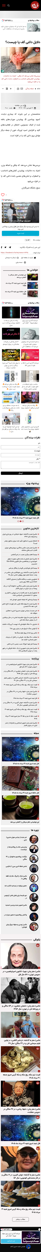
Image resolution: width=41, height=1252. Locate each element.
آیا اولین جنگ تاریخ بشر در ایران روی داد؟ (23, 628)
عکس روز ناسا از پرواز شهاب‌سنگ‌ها (26, 633)
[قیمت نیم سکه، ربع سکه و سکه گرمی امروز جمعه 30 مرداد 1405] (20, 1059)
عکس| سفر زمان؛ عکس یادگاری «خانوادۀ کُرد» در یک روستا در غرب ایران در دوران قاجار (20, 587)
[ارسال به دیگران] (22, 89)
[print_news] (18, 89)
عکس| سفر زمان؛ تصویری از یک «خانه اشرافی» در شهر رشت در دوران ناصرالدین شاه (19, 649)
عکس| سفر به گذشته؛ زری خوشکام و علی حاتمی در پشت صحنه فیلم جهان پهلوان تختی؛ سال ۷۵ (20, 573)
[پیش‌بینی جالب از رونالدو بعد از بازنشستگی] (33, 849)
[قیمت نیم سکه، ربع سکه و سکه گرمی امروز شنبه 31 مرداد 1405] (20, 1194)
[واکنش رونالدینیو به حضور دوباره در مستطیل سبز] (33, 917)
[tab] (23, 521)
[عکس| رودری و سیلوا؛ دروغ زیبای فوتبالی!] (33, 926)
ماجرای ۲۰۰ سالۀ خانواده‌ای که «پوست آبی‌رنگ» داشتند (19, 624)
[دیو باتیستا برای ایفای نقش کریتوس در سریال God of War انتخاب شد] (33, 897)
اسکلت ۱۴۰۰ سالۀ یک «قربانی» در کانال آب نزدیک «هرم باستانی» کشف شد (21, 638)
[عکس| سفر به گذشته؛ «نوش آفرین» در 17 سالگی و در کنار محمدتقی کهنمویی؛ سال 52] (20, 1159)
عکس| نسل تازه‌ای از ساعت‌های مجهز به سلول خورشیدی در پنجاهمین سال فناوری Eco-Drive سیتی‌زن (22, 561)
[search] (8, 5)
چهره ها (35, 830)
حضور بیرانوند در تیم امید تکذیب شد (15, 886)
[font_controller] (11, 89)
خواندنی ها (32, 270)
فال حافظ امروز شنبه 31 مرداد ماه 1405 (25, 793)
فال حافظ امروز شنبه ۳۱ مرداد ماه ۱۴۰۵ (23, 518)
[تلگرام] (10, 247)
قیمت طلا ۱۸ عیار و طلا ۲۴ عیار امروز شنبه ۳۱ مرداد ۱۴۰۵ (21, 717)
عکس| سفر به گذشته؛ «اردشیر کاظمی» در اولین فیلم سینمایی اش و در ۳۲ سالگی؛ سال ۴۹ (20, 679)
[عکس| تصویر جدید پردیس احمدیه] (33, 907)
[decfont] (3, 89)
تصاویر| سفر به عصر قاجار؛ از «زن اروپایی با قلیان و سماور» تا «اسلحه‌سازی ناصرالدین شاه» (21, 594)
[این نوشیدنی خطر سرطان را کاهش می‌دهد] (32, 277)
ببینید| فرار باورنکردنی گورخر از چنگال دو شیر (23, 568)
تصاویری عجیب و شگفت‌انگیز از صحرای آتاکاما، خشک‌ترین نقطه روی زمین (21, 580)
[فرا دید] (35, 5)
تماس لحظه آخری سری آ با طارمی (16, 866)
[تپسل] (3, 200)
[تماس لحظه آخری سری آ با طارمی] (33, 868)
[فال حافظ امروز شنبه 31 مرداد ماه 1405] (32, 293)
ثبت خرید (20, 233)
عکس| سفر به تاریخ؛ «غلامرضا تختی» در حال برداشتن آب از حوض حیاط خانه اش (20, 618)
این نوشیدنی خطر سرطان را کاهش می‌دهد (17, 276)
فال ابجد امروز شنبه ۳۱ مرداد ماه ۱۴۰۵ (25, 698)
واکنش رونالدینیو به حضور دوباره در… (15, 915)
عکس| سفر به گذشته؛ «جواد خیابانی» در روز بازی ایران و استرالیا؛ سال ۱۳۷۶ (20, 535)
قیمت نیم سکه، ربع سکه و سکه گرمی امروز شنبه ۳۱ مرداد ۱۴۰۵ (21, 710)
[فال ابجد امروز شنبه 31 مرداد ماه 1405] (32, 285)
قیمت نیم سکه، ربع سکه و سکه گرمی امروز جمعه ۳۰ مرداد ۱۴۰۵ (20, 686)
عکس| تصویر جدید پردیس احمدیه (16, 905)
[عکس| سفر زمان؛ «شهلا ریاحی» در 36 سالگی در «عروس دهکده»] (20, 1094)
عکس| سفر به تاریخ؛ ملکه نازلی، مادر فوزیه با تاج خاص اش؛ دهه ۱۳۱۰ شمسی (19, 605)
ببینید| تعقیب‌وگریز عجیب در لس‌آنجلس (24, 554)
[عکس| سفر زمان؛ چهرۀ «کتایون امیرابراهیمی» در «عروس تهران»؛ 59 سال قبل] (20, 956)
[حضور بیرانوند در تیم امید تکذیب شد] (33, 888)
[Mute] (7, 221)
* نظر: (38, 459)
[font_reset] (7, 89)
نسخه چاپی (19, 262)
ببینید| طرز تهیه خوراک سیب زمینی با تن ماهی (22, 644)
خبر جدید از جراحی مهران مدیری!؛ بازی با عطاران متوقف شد (21, 612)
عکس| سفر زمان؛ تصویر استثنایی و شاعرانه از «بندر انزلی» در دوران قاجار (21, 724)
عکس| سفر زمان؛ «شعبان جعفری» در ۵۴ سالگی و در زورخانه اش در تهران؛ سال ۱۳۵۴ (20, 672)
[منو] (4, 5)
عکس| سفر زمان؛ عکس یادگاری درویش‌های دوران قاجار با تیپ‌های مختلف (21, 549)
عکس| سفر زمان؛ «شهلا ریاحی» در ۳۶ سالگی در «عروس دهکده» (22, 692)
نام (39, 443)
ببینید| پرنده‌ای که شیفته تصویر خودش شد (23, 599)
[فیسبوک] (1, 247)
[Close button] (39, 1229)
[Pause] (4, 221)
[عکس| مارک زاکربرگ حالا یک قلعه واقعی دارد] (33, 878)
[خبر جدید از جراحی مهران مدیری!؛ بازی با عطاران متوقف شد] (33, 839)
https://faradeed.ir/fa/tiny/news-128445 (14, 253)
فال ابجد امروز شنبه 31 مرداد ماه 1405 (26, 763)
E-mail (37, 451)
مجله (36, 733)
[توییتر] (5, 247)
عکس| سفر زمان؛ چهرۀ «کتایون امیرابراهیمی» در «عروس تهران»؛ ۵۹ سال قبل (21, 665)
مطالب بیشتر (20, 1219)
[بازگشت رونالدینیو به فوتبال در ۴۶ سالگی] (33, 858)
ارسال (21, 473)
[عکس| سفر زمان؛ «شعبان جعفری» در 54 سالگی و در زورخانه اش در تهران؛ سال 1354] (20, 990)
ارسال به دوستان (10, 257)
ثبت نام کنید (11, 1241)
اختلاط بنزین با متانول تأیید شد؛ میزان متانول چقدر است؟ (20, 542)
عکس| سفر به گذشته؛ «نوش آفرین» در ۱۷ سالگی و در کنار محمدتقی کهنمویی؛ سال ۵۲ (20, 703)
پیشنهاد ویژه (32, 484)
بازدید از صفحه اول (27, 257)
